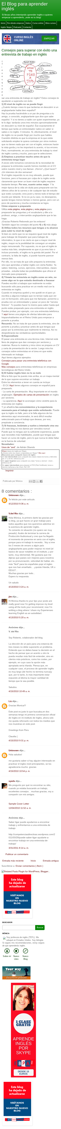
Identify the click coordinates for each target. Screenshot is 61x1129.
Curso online (38, 23)
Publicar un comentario (16, 854)
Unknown (14, 495)
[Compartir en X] (37, 481)
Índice (28, 23)
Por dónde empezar (15, 23)
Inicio (3, 23)
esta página (14, 209)
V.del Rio (14, 513)
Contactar (27, 27)
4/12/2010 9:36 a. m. (19, 503)
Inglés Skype (6, 27)
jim (10, 596)
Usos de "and (8, 447)
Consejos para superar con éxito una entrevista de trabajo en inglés (29, 52)
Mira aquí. (42, 453)
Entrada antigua (51, 860)
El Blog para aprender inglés (25, 6)
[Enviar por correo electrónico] (30, 481)
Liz (10, 701)
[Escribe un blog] (34, 481)
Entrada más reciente (13, 860)
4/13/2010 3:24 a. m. (19, 587)
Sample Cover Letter (19, 803)
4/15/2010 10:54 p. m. (19, 771)
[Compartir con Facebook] (41, 481)
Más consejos (9, 367)
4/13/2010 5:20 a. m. (19, 617)
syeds (12, 781)
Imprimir (9, 470)
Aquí (12, 385)
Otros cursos (50, 23)
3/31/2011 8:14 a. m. (19, 848)
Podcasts (17, 27)
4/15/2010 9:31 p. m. (19, 740)
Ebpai (4, 451)
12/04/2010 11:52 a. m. (20, 808)
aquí (6, 314)
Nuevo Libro (16, 957)
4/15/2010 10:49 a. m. (19, 691)
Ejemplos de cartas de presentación (32, 394)
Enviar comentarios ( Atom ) (29, 866)
